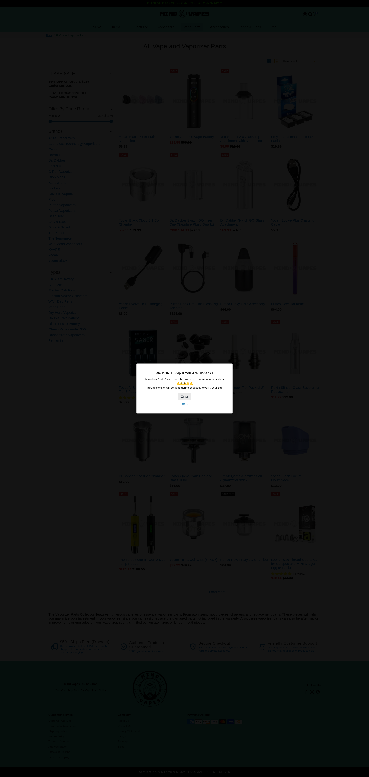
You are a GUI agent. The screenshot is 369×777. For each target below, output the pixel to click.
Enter (184, 396)
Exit (184, 403)
